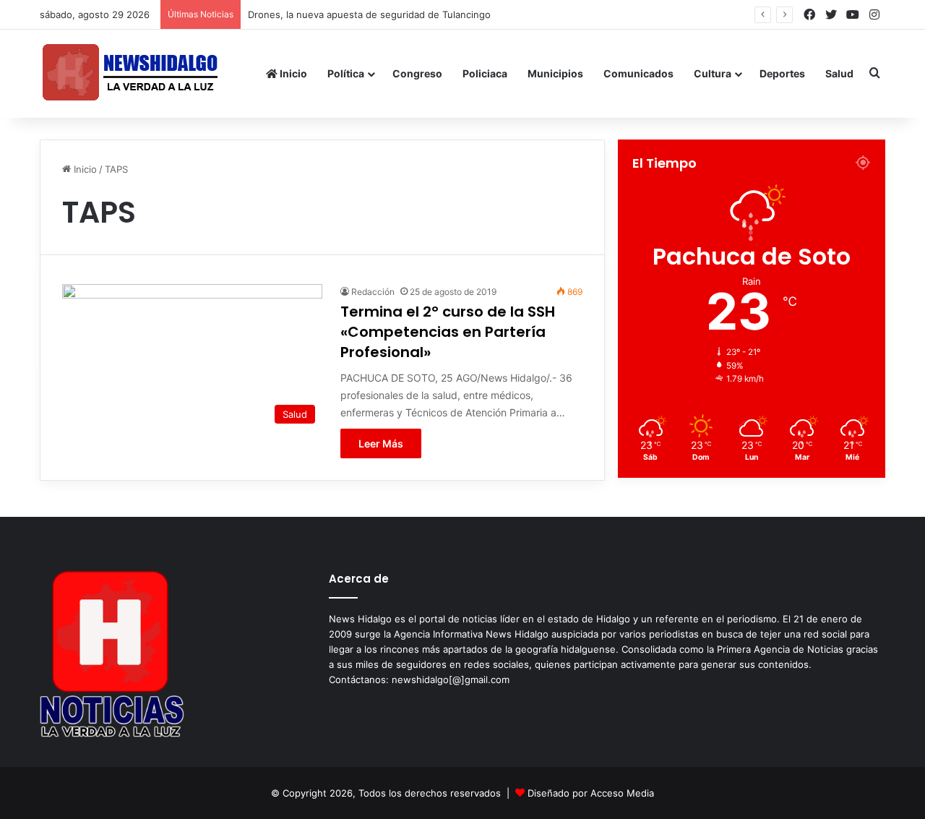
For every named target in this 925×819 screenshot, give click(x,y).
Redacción (373, 291)
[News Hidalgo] (130, 73)
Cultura (712, 73)
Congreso (417, 73)
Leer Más (380, 443)
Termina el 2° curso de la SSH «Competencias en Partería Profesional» (447, 331)
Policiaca (484, 73)
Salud (839, 73)
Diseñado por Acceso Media (591, 793)
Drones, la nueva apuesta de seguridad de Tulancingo (369, 14)
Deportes (782, 73)
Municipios (555, 73)
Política (345, 73)
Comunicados (638, 73)
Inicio (292, 73)
